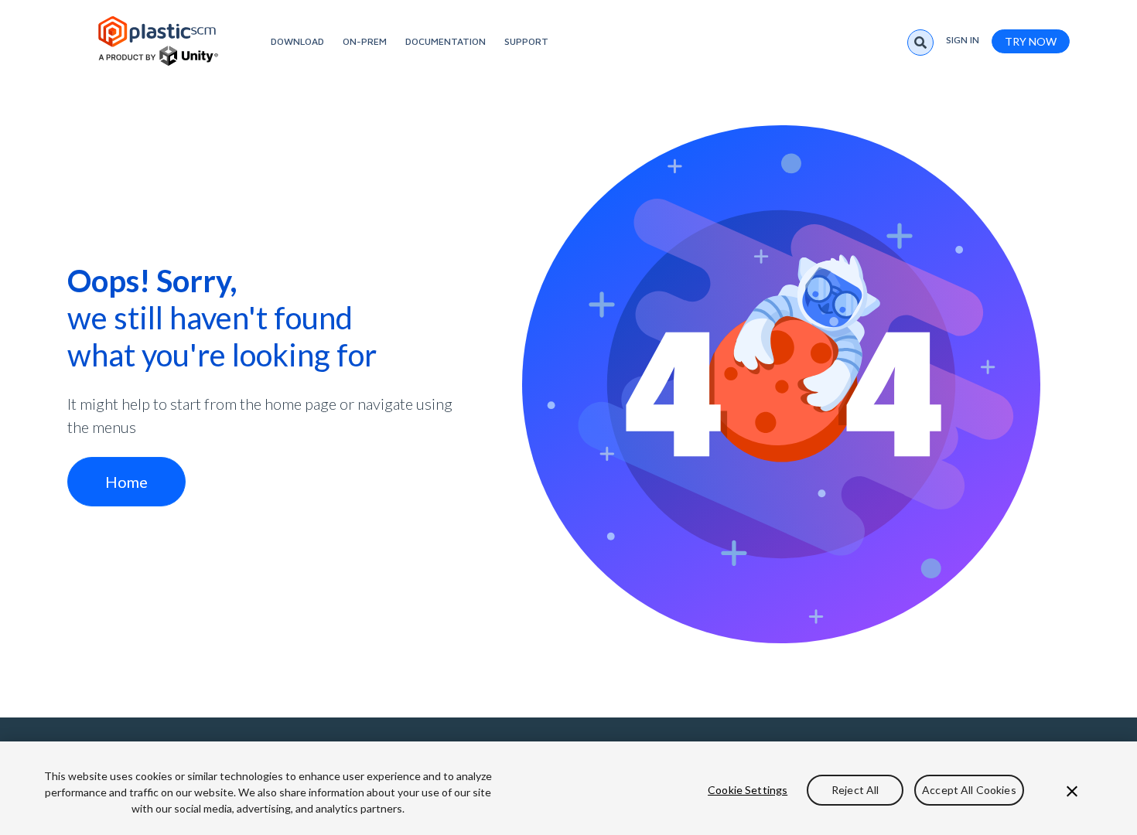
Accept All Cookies (969, 789)
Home (126, 481)
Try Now (1031, 41)
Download (297, 41)
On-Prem (365, 41)
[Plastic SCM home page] (158, 41)
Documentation (445, 41)
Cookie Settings (747, 789)
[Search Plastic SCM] (920, 42)
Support (526, 41)
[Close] (1072, 791)
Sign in (962, 40)
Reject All (855, 789)
